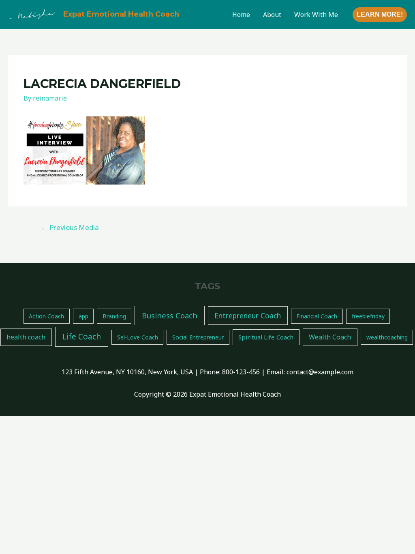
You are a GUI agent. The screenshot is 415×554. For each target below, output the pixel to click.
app (83, 316)
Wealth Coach (330, 337)
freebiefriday (368, 316)
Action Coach (46, 316)
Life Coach (81, 336)
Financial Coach (316, 316)
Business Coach (169, 315)
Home (241, 14)
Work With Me (316, 14)
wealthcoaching (387, 337)
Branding (114, 316)
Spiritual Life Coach (265, 337)
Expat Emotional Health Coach (121, 14)
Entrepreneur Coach (247, 315)
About (272, 14)
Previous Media (70, 227)
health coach (25, 337)
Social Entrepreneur (198, 337)
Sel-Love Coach (137, 337)
